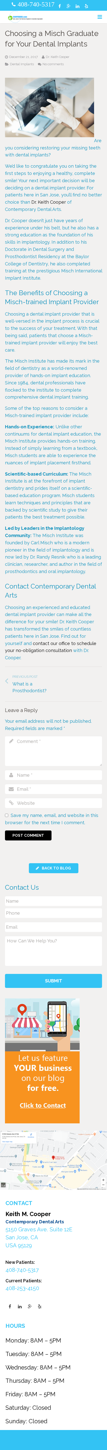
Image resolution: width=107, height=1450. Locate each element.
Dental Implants (22, 64)
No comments (53, 64)
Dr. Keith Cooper (48, 202)
